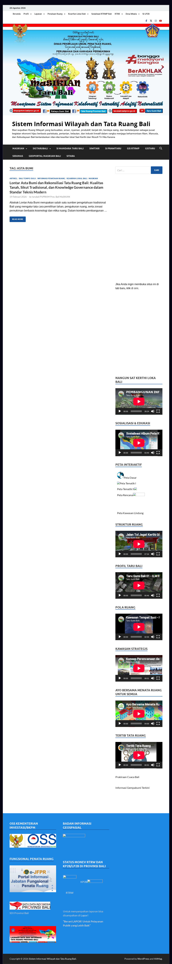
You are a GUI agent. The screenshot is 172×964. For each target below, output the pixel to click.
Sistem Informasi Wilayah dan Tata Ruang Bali (81, 124)
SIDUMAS (17, 156)
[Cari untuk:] (138, 170)
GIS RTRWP (133, 148)
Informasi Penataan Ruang (51, 178)
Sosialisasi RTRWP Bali (101, 14)
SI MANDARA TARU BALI (70, 148)
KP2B (83, 881)
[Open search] (160, 148)
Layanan (38, 14)
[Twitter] (151, 21)
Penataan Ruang (55, 14)
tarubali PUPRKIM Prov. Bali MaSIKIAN (51, 196)
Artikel (13, 178)
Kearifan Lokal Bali (77, 14)
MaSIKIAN (18, 148)
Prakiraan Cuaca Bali (127, 777)
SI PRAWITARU (113, 148)
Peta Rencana (125, 495)
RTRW (69, 892)
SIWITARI (94, 148)
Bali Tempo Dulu (27, 178)
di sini (134, 288)
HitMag (158, 958)
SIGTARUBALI (40, 148)
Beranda (16, 14)
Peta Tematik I (128, 483)
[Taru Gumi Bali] (160, 21)
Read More (16, 218)
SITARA (71, 156)
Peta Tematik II (125, 489)
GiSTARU (150, 148)
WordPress (143, 958)
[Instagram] (156, 21)
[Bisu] (152, 411)
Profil (26, 14)
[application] (138, 401)
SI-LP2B (145, 14)
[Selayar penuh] (158, 411)
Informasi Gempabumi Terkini (132, 787)
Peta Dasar (130, 477)
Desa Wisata (131, 14)
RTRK (117, 14)
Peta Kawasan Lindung (130, 513)
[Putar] (119, 411)
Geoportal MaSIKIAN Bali (45, 156)
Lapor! (84, 915)
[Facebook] (146, 21)
